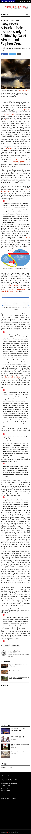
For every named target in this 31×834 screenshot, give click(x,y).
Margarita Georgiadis (23, 90)
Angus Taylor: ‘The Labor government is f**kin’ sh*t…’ (18, 737)
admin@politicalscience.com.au (9, 783)
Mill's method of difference (13, 377)
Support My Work (9, 1)
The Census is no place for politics (20, 752)
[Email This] (19, 54)
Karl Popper (9, 148)
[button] (5, 14)
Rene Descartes (19, 159)
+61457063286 (6, 785)
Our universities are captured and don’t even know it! (19, 729)
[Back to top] (27, 830)
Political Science (15, 20)
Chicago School (9, 120)
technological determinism (9, 291)
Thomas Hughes (12, 286)
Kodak (28, 237)
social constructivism (17, 289)
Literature (6, 20)
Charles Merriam (24, 109)
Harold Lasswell (9, 114)
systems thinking (19, 161)
